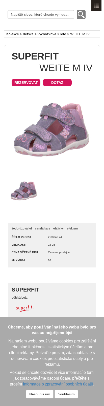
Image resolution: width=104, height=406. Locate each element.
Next (88, 131)
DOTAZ (57, 83)
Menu (96, 5)
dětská (28, 34)
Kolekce (12, 34)
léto (63, 34)
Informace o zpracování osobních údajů (58, 384)
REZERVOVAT (26, 83)
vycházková (47, 34)
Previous (16, 131)
